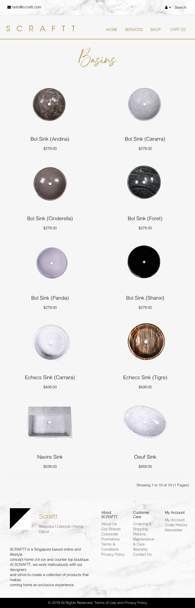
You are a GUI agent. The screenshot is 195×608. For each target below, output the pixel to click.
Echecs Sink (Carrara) (50, 377)
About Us (109, 524)
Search (180, 7)
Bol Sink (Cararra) (145, 139)
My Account (175, 520)
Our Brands (111, 529)
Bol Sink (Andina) (49, 139)
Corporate (109, 534)
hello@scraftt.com (26, 7)
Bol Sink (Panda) (50, 298)
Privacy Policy (113, 554)
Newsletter (174, 530)
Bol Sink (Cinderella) (50, 218)
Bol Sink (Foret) (145, 218)
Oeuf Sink (145, 457)
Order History (176, 525)
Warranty (140, 549)
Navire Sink (50, 457)
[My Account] (168, 7)
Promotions (110, 539)
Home (111, 30)
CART (178, 29)
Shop (155, 30)
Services (134, 30)
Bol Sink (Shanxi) (145, 298)
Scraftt (44, 29)
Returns (139, 534)
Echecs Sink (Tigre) (145, 377)
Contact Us (142, 554)
